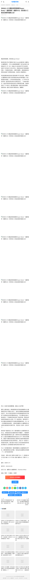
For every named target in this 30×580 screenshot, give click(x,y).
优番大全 (13, 5)
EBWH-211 (5, 492)
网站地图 (22, 576)
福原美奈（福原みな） (22, 492)
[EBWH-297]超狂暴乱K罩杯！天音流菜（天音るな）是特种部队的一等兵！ (8, 537)
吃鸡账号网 (15, 2)
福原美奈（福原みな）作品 (15, 495)
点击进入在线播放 (15, 477)
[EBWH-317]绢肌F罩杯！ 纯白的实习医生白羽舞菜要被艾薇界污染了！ (22, 522)
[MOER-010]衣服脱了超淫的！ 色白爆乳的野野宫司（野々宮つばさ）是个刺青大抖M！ (23, 502)
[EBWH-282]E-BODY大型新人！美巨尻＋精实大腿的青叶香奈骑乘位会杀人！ (22, 553)
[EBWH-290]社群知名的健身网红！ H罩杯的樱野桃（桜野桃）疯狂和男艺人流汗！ (8, 553)
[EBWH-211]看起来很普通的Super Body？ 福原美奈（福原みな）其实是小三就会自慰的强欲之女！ (14, 10)
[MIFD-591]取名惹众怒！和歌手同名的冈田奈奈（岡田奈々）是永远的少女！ (7, 501)
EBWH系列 (12, 492)
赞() (15, 482)
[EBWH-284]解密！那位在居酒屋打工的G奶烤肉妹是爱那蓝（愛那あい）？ (8, 568)
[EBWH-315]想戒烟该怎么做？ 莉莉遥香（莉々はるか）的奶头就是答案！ (8, 522)
